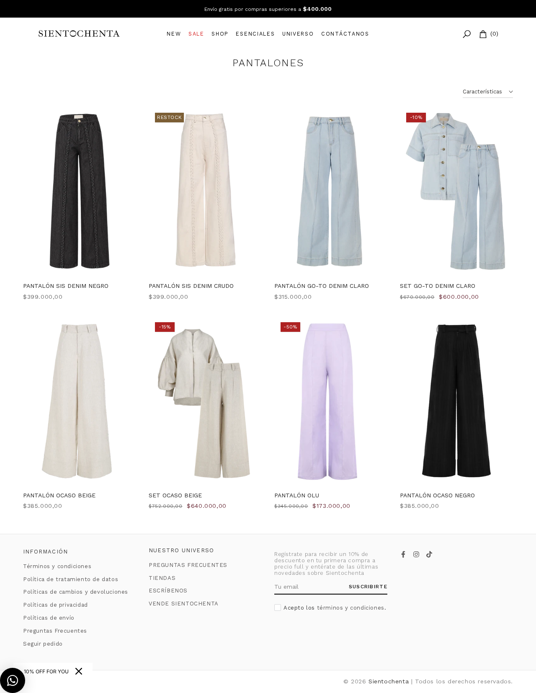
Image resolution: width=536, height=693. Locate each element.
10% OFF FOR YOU (46, 671)
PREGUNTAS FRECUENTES (188, 565)
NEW (174, 34)
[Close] (78, 671)
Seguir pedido (43, 644)
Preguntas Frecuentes (55, 631)
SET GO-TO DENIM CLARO (437, 285)
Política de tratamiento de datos (70, 579)
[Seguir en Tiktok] (429, 554)
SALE (196, 34)
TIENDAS (162, 578)
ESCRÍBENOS (168, 590)
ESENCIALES (255, 34)
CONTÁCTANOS (345, 34)
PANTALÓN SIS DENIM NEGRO (65, 285)
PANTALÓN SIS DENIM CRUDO (191, 285)
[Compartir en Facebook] (403, 554)
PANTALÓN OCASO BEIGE (59, 495)
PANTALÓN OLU (296, 495)
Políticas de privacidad (55, 605)
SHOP (220, 34)
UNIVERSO (298, 34)
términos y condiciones (350, 608)
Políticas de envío (49, 618)
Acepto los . (334, 608)
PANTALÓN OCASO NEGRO (437, 495)
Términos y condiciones (57, 566)
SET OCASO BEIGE (175, 495)
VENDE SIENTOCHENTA (184, 603)
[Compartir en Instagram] (416, 554)
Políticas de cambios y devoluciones (75, 592)
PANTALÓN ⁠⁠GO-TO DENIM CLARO (321, 285)
